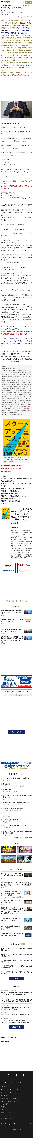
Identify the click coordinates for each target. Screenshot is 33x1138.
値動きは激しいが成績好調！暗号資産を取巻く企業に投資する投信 (16, 955)
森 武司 (3, 10)
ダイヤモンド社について (8, 1124)
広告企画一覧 (5, 1041)
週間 (20, 695)
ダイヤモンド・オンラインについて (11, 1082)
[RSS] (24, 1075)
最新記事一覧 (16, 1027)
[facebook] (16, 1075)
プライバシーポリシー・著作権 (9, 1101)
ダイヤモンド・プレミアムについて (10, 1089)
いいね (28, 695)
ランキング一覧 (16, 732)
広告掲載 (3, 1107)
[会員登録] (28, 2)
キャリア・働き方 (5, 12)
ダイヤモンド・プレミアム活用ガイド (11, 1092)
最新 (4, 695)
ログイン (21, 2)
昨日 (12, 695)
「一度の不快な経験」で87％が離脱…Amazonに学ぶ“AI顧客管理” (16, 967)
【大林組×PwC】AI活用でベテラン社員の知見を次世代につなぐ (16, 961)
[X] (9, 1075)
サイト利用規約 (5, 1095)
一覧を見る (16, 979)
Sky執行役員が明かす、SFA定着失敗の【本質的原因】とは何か (16, 949)
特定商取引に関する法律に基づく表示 (11, 1098)
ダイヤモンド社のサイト (8, 1118)
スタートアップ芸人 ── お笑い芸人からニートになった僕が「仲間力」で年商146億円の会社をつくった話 (16, 30)
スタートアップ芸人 (17, 12)
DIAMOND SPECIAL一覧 (8, 1037)
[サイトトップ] (7, 2)
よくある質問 (4, 1104)
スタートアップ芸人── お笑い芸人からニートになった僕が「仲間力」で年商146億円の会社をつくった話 (21, 514)
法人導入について (5, 1113)
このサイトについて (6, 1086)
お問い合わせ (4, 1110)
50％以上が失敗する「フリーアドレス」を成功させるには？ (16, 973)
